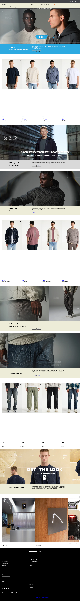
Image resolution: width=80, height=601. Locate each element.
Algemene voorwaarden (45, 597)
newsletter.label (39, 551)
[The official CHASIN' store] (4, 4)
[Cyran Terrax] (32, 412)
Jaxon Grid (3, 280)
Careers (31, 563)
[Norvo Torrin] (12, 412)
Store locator (71, 1)
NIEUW (32, 4)
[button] (20, 60)
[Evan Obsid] (52, 412)
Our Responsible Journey (34, 561)
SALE (55, 4)
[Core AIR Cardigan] (52, 88)
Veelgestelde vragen (5, 561)
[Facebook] (8, 588)
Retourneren (3, 567)
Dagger (23, 280)
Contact (75, 1)
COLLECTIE (37, 4)
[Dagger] (32, 249)
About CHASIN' (32, 557)
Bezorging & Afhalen (5, 563)
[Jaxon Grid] (12, 249)
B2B (31, 565)
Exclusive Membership (5, 570)
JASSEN (45, 4)
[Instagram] (2, 588)
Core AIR (3, 119)
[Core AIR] (12, 88)
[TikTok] (4, 588)
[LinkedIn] (9, 588)
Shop (39, 51)
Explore (34, 51)
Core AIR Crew (24, 119)
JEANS (42, 4)
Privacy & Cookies (38, 597)
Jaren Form (43, 280)
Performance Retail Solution (6, 576)
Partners (3, 579)
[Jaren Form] (52, 249)
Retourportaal (4, 565)
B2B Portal (3, 581)
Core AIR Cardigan (44, 119)
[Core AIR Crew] (32, 88)
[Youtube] (6, 588)
